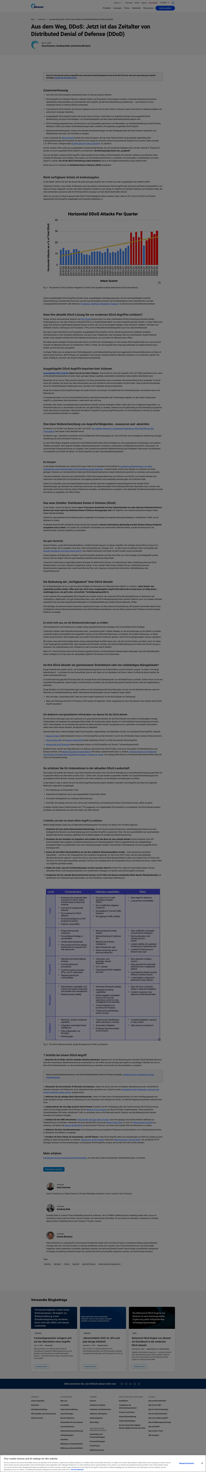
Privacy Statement (77, 1469)
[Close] (202, 1463)
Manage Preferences (186, 1463)
